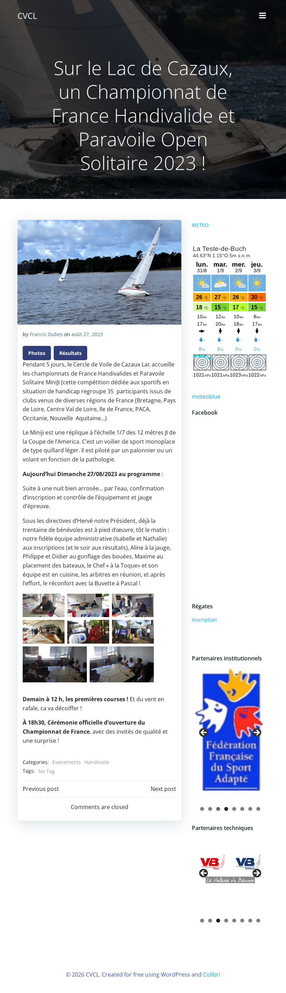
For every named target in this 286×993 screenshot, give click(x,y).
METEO (200, 225)
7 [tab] (250, 809)
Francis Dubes (46, 334)
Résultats (70, 353)
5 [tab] (234, 809)
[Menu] (263, 16)
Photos (36, 353)
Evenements (66, 762)
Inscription (204, 619)
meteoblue (206, 396)
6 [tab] (242, 809)
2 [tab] (210, 809)
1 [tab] (202, 809)
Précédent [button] (204, 733)
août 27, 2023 (87, 334)
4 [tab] (226, 809)
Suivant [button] (256, 733)
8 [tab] (258, 809)
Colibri (211, 974)
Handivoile (96, 762)
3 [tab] (218, 809)
